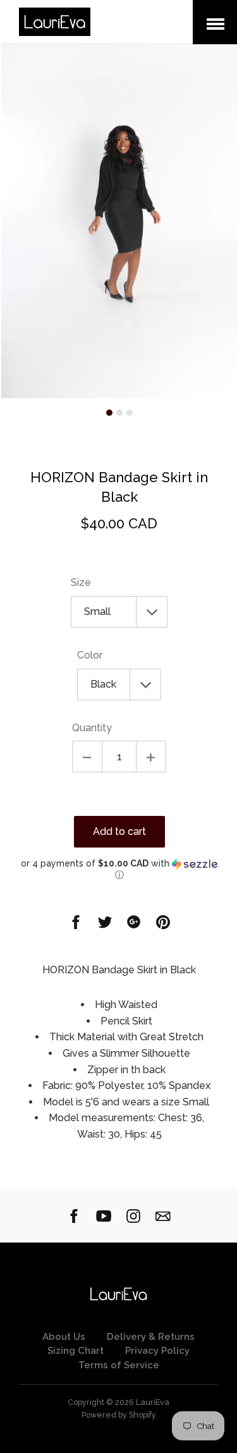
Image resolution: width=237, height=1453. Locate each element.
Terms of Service (118, 1365)
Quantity (92, 728)
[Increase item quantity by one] (151, 756)
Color (89, 655)
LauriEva (152, 1402)
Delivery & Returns (151, 1336)
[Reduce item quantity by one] (87, 756)
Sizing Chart (75, 1350)
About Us (63, 1336)
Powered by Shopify (119, 1415)
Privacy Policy (157, 1350)
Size (81, 582)
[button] (119, 869)
